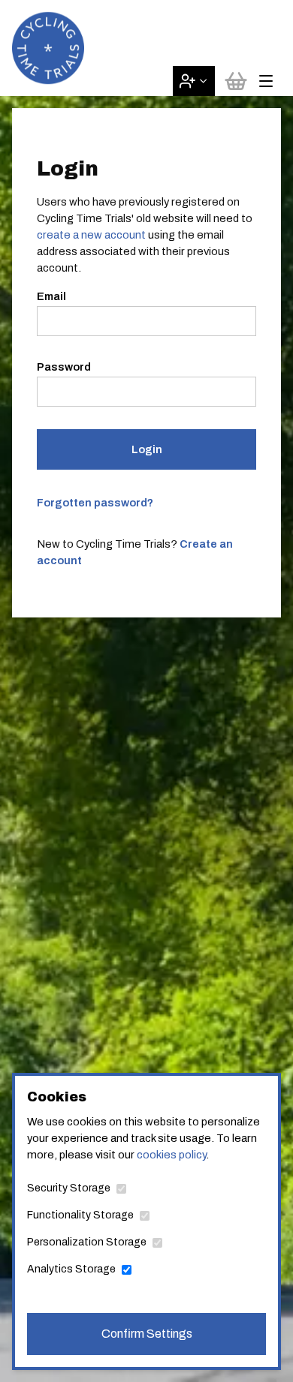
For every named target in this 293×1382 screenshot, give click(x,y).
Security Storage (68, 1188)
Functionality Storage (80, 1215)
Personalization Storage (86, 1242)
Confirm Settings (146, 1333)
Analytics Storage (71, 1269)
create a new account (91, 235)
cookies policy (171, 1155)
